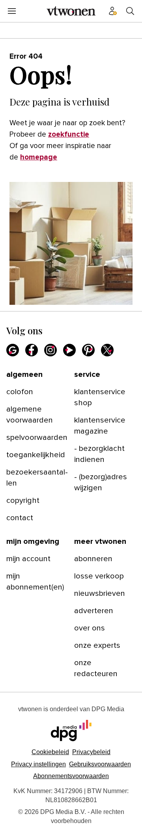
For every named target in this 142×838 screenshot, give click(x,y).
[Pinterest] (88, 350)
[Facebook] (31, 350)
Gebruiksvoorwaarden (100, 764)
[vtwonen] (71, 11)
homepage (38, 157)
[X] (107, 350)
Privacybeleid (91, 752)
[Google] (12, 350)
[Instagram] (50, 350)
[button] (38, 764)
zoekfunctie (68, 134)
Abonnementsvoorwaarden (71, 776)
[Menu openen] (11, 11)
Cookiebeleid (50, 752)
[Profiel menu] (112, 11)
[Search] (130, 11)
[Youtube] (69, 350)
